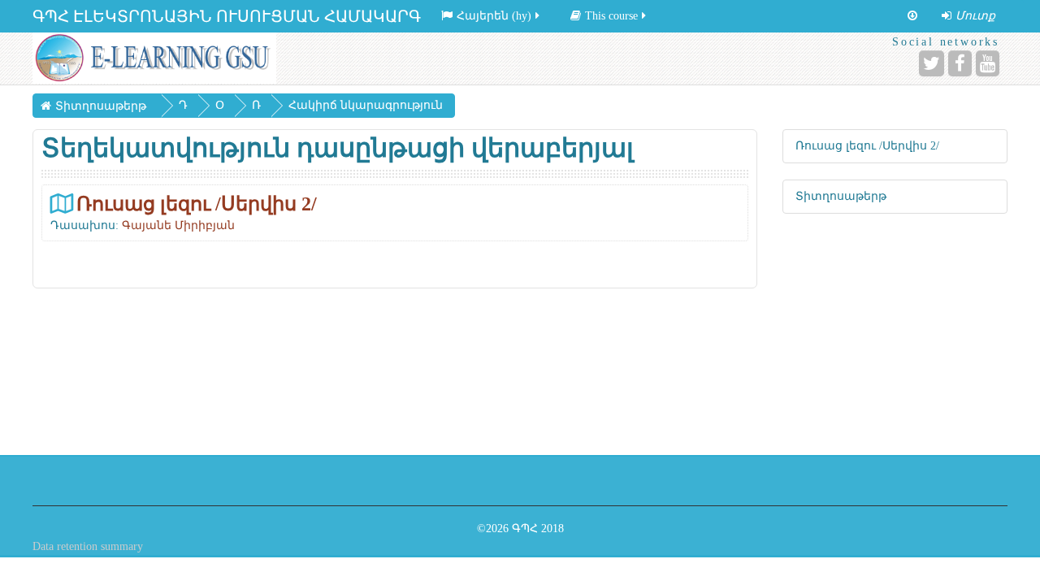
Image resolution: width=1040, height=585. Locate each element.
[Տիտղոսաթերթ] (154, 58)
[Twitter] (931, 63)
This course (611, 16)
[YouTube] (987, 63)
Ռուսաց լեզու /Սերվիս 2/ (196, 203)
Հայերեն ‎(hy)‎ (494, 16)
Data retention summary (87, 546)
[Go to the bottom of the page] (912, 16)
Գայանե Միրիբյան (178, 225)
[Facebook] (960, 63)
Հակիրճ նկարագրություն (365, 105)
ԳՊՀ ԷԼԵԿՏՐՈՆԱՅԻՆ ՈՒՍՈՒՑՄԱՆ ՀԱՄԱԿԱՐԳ (226, 16)
